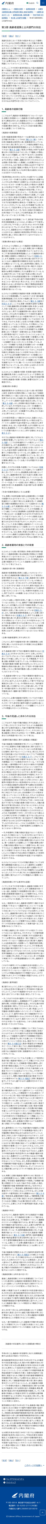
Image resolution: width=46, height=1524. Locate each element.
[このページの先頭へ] (42, 1512)
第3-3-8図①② (14, 1043)
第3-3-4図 (7, 403)
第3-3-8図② (24, 1078)
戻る (11, 36)
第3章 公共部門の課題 (18, 18)
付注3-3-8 (6, 304)
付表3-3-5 (21, 615)
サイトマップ (11, 1482)
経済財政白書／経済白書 (21, 15)
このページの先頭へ (33, 1465)
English (31, 3)
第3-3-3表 (35, 301)
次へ (18, 36)
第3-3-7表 (23, 578)
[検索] (37, 3)
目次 (4, 36)
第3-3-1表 (31, 139)
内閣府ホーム (6, 9)
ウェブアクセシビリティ (15, 1479)
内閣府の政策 (18, 9)
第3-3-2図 (14, 150)
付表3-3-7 (27, 757)
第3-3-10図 (19, 1235)
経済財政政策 (30, 9)
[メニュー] (43, 3)
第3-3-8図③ (23, 1255)
